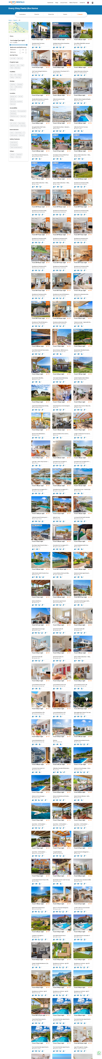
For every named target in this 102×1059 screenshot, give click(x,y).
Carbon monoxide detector (15, 147)
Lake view (12, 99)
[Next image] (49, 30)
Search (80, 14)
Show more (17, 67)
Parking (19, 74)
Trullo (11, 67)
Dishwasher (19, 84)
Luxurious (12, 154)
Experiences (50, 2)
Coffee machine (18, 86)
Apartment (12, 65)
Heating (12, 77)
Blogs (56, 2)
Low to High (12, 58)
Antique (12, 157)
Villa (18, 65)
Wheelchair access (14, 116)
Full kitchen (12, 84)
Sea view (20, 96)
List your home (63, 2)
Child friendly (13, 113)
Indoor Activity (18, 132)
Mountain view (13, 96)
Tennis (11, 132)
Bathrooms (13, 52)
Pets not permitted (22, 111)
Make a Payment (74, 2)
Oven (11, 86)
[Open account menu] (91, 2)
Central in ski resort (14, 125)
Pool (11, 74)
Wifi (15, 74)
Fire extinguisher (13, 144)
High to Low (19, 58)
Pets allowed (13, 111)
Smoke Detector (13, 142)
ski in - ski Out (13, 123)
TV (23, 132)
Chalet (22, 65)
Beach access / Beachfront (16, 101)
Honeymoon (19, 154)
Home (10, 20)
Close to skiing (21, 123)
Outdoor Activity (13, 135)
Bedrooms (13, 49)
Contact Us (82, 2)
